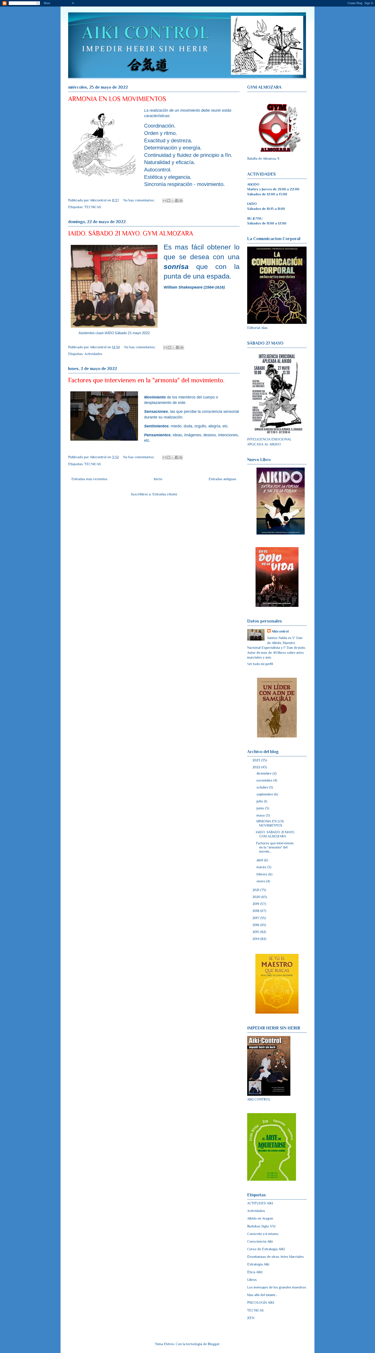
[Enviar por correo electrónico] (164, 200)
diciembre (264, 773)
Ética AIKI (254, 1272)
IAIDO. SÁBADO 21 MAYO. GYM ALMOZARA (130, 233)
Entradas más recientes (89, 479)
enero (261, 881)
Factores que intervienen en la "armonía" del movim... (275, 847)
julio (260, 801)
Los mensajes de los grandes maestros (276, 1287)
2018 (256, 911)
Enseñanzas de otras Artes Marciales (275, 1257)
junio (261, 808)
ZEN (250, 1318)
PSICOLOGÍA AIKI (260, 1303)
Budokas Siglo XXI (261, 1226)
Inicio (158, 479)
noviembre (265, 780)
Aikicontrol (280, 631)
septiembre (265, 794)
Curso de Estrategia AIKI (266, 1249)
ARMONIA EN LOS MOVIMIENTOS (117, 99)
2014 (256, 939)
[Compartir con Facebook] (177, 200)
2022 (256, 767)
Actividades (93, 354)
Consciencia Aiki (260, 1241)
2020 (256, 897)
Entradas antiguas (222, 479)
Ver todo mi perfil (260, 664)
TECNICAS (92, 207)
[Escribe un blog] (168, 200)
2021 (256, 890)
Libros (252, 1280)
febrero (262, 874)
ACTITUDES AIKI (260, 1203)
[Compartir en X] (173, 200)
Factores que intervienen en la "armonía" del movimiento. (146, 380)
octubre (263, 787)
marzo (262, 867)
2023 (256, 760)
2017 (256, 918)
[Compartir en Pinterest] (181, 200)
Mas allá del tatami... (262, 1295)
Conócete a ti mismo (262, 1234)
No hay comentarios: (139, 200)
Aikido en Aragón (260, 1218)
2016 (256, 925)
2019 (256, 904)
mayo (261, 815)
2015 (256, 932)
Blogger (213, 1344)
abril (260, 860)
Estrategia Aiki (258, 1264)
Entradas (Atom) (164, 494)
